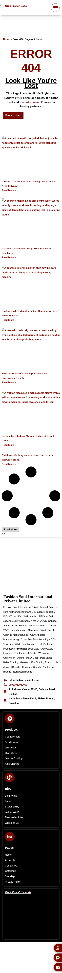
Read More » (9, 190)
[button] (55, 7)
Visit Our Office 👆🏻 (18, 892)
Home (6, 39)
